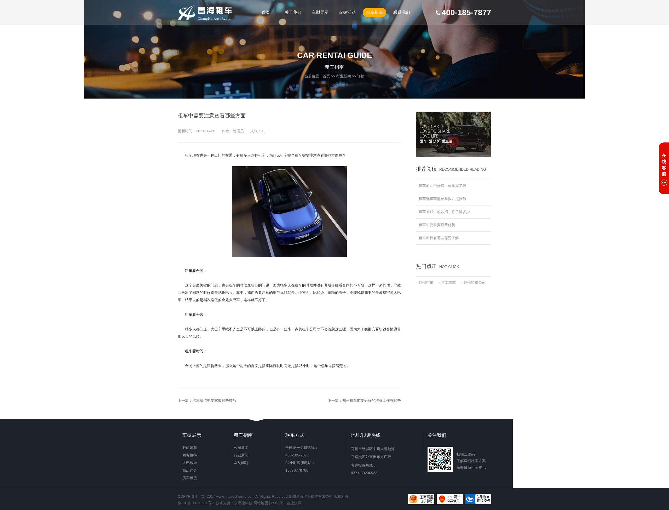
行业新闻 (343, 76)
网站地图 (260, 503)
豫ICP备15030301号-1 (196, 503)
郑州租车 (426, 282)
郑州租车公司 (475, 282)
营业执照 (294, 503)
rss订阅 (277, 503)
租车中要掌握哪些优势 (437, 225)
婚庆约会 (189, 470)
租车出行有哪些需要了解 (439, 238)
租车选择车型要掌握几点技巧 (442, 199)
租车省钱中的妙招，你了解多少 (444, 212)
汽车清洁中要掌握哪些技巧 (214, 400)
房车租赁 (189, 478)
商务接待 (189, 455)
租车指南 (374, 12)
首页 (266, 12)
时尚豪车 (189, 447)
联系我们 (401, 12)
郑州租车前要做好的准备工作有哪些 (371, 400)
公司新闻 (241, 447)
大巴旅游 (189, 463)
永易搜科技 (243, 503)
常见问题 (241, 463)
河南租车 (448, 282)
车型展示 (320, 12)
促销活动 (347, 12)
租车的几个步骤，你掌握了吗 (442, 186)
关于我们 (293, 12)
